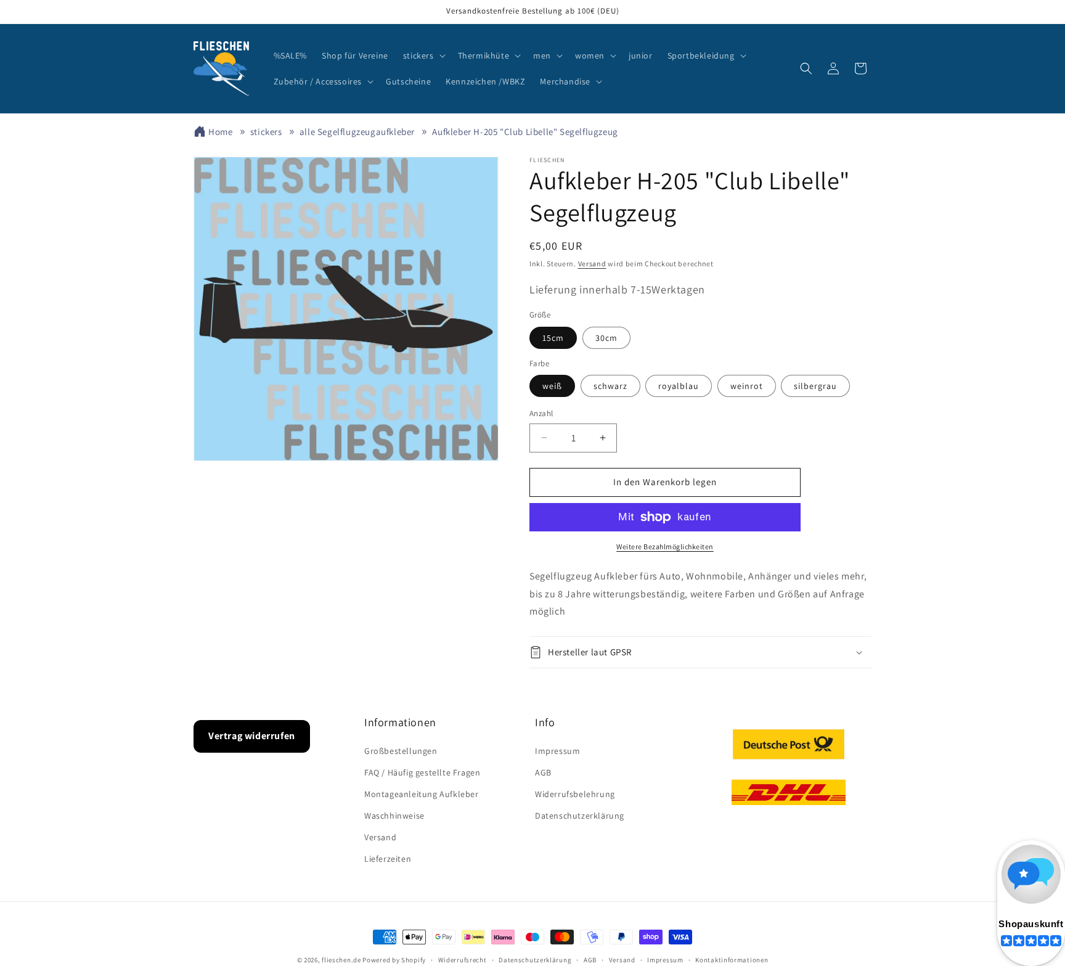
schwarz (610, 385)
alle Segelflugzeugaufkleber (357, 131)
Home (220, 131)
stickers (266, 131)
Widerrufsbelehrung (575, 794)
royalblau (678, 385)
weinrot (746, 385)
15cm (553, 337)
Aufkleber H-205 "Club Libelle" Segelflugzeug (525, 131)
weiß (552, 385)
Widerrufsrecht (462, 960)
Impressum (557, 750)
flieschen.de (341, 960)
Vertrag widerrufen (251, 735)
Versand (592, 263)
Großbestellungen (401, 750)
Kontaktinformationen (731, 960)
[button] (423, 55)
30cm (606, 337)
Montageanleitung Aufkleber (421, 794)
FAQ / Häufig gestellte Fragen (422, 772)
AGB (543, 772)
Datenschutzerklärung (579, 815)
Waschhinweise (394, 815)
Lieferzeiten (387, 858)
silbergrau (815, 385)
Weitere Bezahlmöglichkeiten (665, 546)
